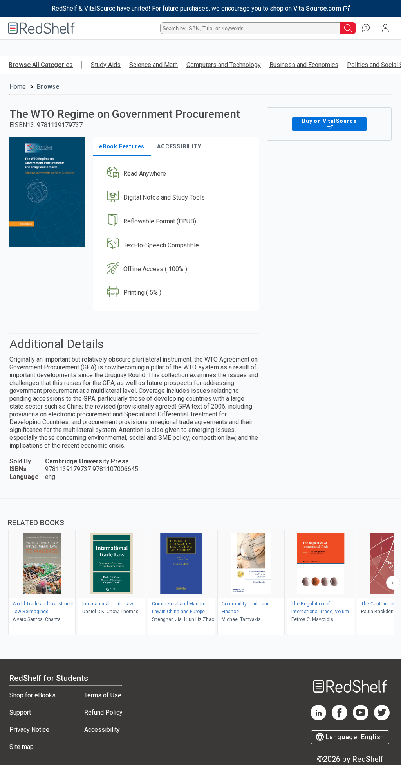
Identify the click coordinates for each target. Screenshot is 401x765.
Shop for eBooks (32, 695)
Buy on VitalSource (329, 121)
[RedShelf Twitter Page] (382, 718)
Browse (48, 86)
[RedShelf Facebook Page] (339, 718)
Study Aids (106, 64)
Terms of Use (102, 695)
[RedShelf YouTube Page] (360, 718)
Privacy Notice (29, 729)
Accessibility (102, 729)
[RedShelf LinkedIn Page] (318, 718)
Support (20, 712)
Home (17, 86)
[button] (175, 174)
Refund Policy (103, 712)
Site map (21, 747)
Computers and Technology (223, 64)
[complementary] (200, 567)
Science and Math (153, 64)
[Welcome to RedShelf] (41, 28)
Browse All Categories (41, 64)
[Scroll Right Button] (393, 583)
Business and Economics (303, 64)
